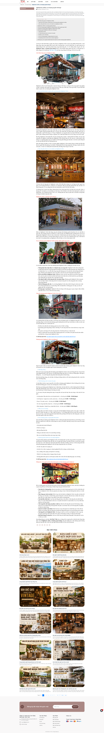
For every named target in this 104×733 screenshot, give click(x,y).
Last (65, 695)
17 (59, 695)
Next (62, 695)
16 (57, 695)
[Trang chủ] (23, 1)
